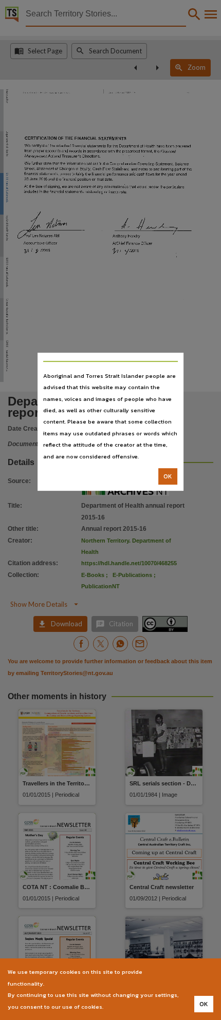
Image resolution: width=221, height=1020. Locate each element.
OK (167, 476)
